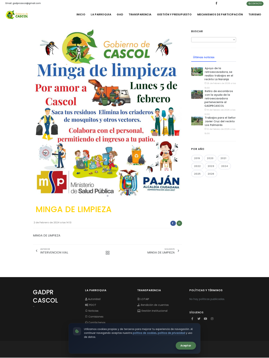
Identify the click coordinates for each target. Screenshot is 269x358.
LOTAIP (144, 299)
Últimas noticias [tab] (203, 57)
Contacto (256, 3)
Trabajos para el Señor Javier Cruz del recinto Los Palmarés (220, 121)
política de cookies (144, 333)
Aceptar (185, 345)
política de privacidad (171, 333)
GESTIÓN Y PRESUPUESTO (174, 14)
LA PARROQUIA (101, 14)
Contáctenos (96, 322)
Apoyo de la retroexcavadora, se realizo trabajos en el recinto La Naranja (218, 73)
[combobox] (213, 39)
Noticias (93, 311)
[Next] (178, 114)
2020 (210, 158)
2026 (211, 174)
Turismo (255, 14)
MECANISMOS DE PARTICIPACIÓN (220, 14)
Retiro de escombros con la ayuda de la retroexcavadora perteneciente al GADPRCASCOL (218, 98)
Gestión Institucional (154, 311)
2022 (197, 166)
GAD (120, 14)
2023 (211, 166)
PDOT (92, 305)
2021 (223, 158)
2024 (224, 166)
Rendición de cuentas (154, 305)
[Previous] (36, 114)
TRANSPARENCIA (140, 14)
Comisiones (95, 316)
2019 (197, 158)
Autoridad (93, 299)
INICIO (80, 14)
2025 (197, 174)
